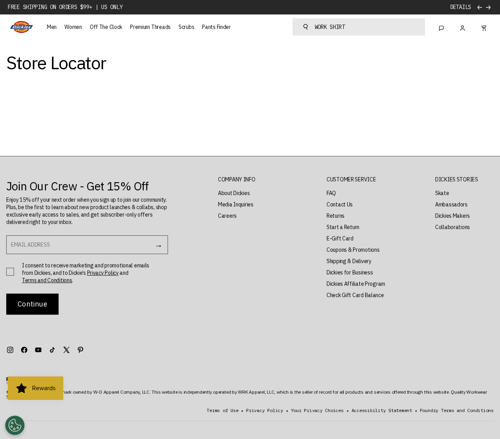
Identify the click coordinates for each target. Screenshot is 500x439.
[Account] (462, 27)
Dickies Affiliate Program (356, 283)
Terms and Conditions (47, 280)
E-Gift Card (340, 238)
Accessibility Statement (382, 410)
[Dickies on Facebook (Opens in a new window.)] (24, 350)
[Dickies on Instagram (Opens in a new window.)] (10, 350)
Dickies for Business (350, 272)
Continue (32, 303)
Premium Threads (150, 26)
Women (73, 26)
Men (52, 26)
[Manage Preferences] (15, 425)
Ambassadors (451, 204)
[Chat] (441, 27)
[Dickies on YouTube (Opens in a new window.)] (38, 350)
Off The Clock (106, 26)
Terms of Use (222, 410)
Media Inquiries (236, 204)
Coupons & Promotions (353, 249)
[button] (236, 179)
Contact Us (340, 204)
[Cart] (483, 27)
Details (460, 7)
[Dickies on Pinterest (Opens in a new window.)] (80, 350)
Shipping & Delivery (349, 261)
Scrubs (186, 26)
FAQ (331, 193)
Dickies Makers (452, 215)
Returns (336, 215)
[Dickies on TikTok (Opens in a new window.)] (52, 350)
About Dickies (234, 193)
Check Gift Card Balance (355, 295)
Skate (442, 193)
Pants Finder (216, 26)
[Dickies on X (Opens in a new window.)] (66, 350)
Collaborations (452, 227)
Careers (227, 215)
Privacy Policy (103, 272)
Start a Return (343, 227)
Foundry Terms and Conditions (457, 410)
